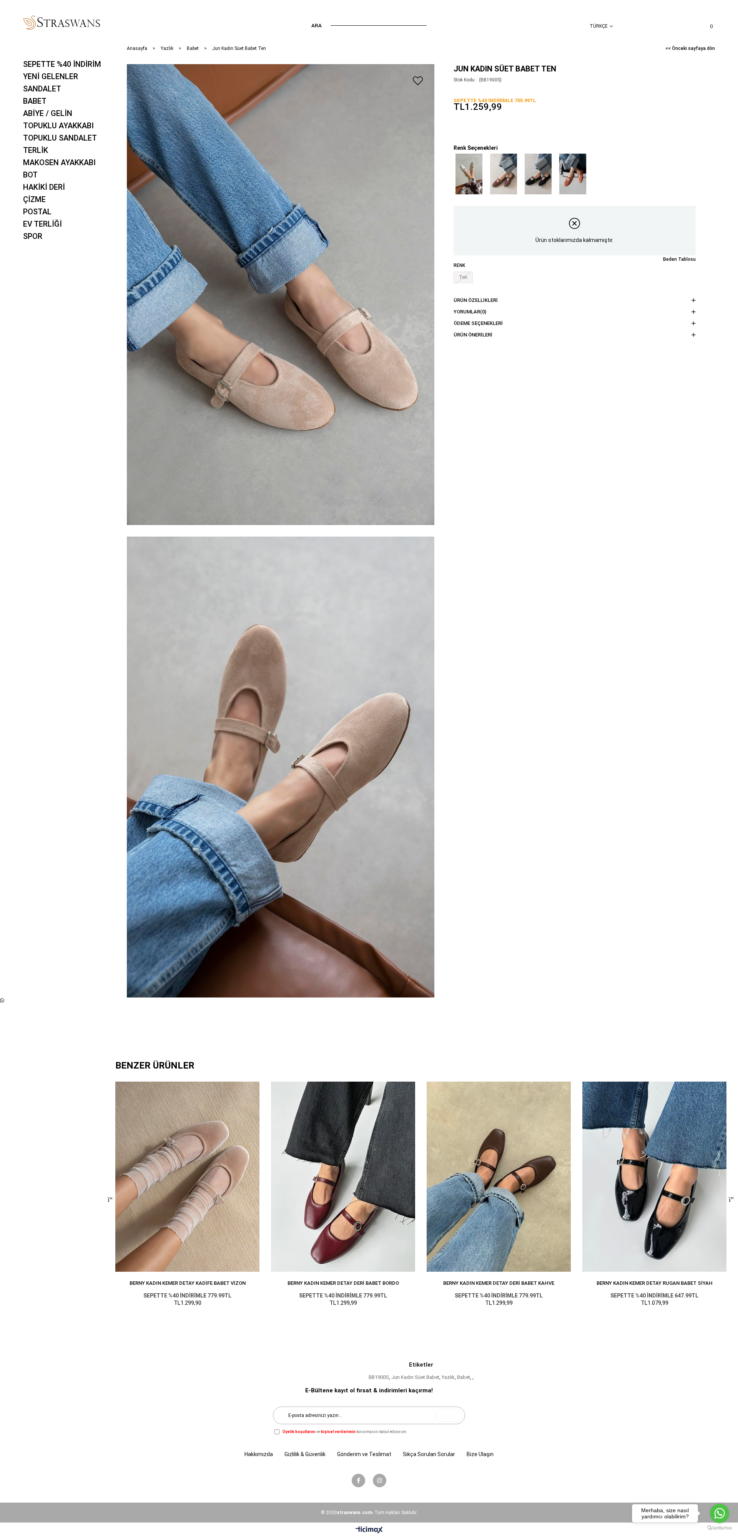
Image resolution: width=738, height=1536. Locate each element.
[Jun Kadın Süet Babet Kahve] (503, 174)
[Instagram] (379, 1480)
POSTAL (37, 211)
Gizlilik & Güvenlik (305, 1454)
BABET (35, 101)
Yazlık (448, 1377)
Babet (463, 1377)
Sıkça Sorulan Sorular (429, 1454)
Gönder (449, 1415)
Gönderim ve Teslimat (364, 1454)
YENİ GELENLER (50, 76)
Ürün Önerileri (473, 335)
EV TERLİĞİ (42, 224)
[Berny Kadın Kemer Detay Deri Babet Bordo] (343, 1177)
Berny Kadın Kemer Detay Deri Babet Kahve (498, 1283)
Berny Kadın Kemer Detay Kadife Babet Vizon (188, 1283)
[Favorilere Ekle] (418, 81)
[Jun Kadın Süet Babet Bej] (469, 174)
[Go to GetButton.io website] (719, 1528)
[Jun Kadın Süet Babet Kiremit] (572, 174)
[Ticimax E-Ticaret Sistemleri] (369, 1530)
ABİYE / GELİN (47, 113)
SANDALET (42, 88)
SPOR (32, 236)
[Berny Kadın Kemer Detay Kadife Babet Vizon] (187, 1177)
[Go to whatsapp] (719, 1513)
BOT (30, 174)
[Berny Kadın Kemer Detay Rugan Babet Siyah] (654, 1177)
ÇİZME (34, 199)
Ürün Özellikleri (476, 300)
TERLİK (35, 150)
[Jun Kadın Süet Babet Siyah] (538, 174)
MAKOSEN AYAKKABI (59, 162)
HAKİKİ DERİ (44, 187)
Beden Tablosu (679, 259)
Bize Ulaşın (480, 1454)
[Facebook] (358, 1480)
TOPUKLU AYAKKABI (58, 125)
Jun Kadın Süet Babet (415, 1377)
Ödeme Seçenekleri (478, 323)
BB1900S (379, 1377)
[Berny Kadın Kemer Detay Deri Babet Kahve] (499, 1177)
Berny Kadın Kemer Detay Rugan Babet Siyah (655, 1283)
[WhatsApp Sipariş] (2, 1000)
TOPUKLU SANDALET (60, 137)
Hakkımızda (258, 1454)
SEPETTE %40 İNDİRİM (62, 64)
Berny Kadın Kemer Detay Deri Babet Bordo (343, 1283)
